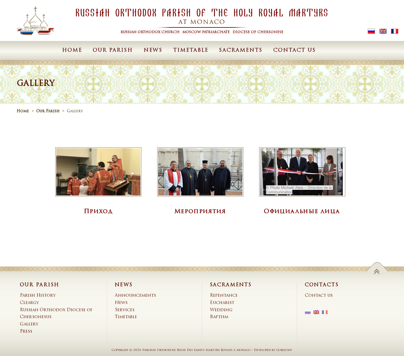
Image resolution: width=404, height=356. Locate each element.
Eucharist (222, 303)
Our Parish (113, 50)
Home (72, 50)
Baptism (219, 317)
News (153, 50)
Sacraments (241, 50)
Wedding (221, 310)
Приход (98, 212)
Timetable (190, 50)
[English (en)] (383, 31)
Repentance (224, 296)
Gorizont (284, 350)
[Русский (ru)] (371, 31)
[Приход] (98, 172)
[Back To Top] (377, 271)
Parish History (38, 296)
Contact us (294, 50)
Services (124, 310)
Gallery (29, 324)
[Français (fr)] (394, 31)
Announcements (135, 296)
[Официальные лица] (302, 172)
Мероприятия (200, 212)
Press (26, 332)
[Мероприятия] (200, 172)
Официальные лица (302, 212)
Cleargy (29, 303)
